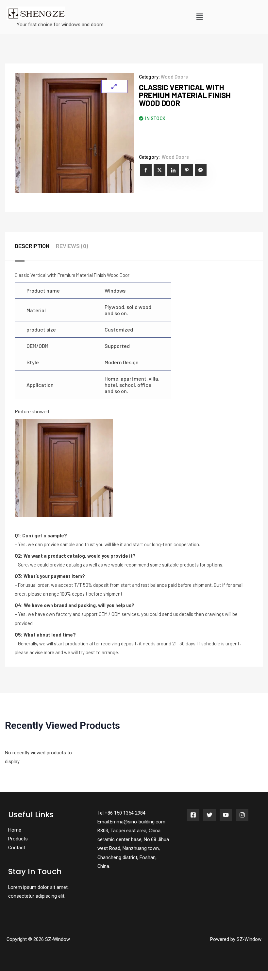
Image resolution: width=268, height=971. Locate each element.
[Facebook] (193, 815)
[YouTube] (226, 815)
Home (14, 830)
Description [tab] (32, 245)
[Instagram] (242, 815)
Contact (16, 848)
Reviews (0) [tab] (72, 245)
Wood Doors (174, 77)
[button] (199, 17)
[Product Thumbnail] (114, 86)
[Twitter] (209, 815)
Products (18, 839)
